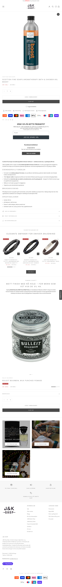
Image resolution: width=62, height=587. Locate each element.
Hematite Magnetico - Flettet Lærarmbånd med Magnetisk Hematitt (11, 261)
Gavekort (29, 526)
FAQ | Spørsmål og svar (54, 516)
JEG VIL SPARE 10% (31, 137)
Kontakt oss (30, 531)
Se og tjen (51, 519)
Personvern (51, 509)
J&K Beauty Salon (31, 521)
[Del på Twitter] (8, 119)
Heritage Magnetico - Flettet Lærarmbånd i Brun (50, 260)
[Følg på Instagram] (7, 569)
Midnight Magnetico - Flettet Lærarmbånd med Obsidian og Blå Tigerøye (31, 261)
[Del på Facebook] (6, 119)
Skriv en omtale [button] (31, 153)
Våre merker (30, 511)
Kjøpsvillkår (51, 511)
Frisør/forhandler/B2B (32, 524)
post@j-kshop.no (14, 558)
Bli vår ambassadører (32, 516)
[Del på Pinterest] (10, 119)
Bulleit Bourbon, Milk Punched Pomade (22, 380)
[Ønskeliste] (56, 6)
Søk (28, 509)
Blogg (28, 514)
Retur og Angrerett (53, 514)
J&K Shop (11, 257)
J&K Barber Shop (31, 519)
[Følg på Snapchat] (11, 569)
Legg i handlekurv (31, 97)
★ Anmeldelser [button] (60, 295)
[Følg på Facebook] (3, 569)
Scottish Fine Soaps (8, 76)
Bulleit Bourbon (7, 378)
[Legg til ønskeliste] (18, 239)
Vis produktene (12, 444)
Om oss (29, 529)
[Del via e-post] (12, 119)
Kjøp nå (31, 410)
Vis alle (31, 271)
